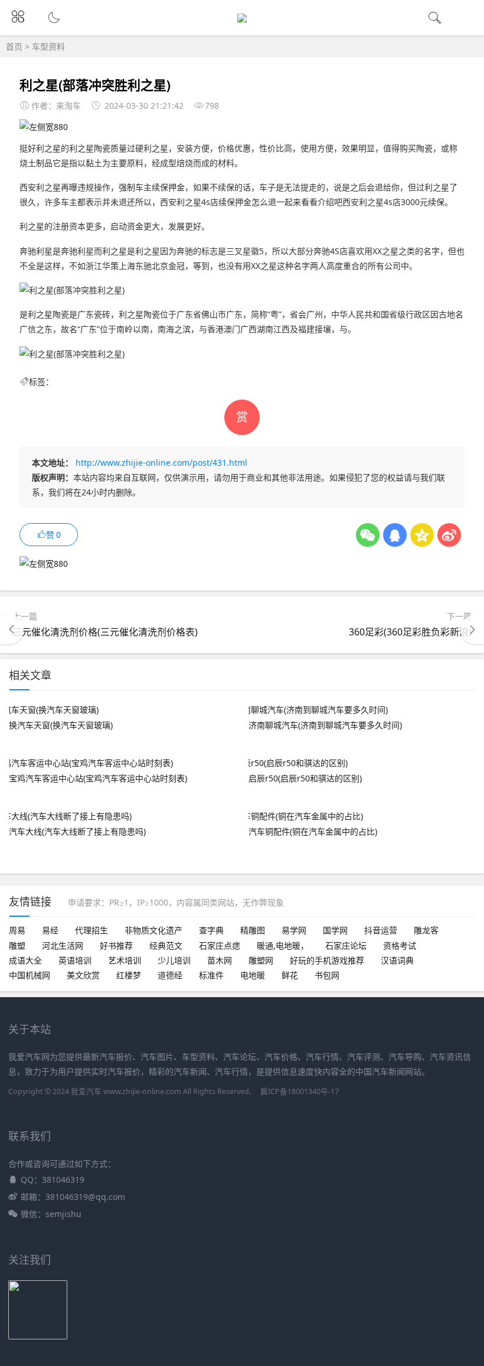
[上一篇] (12, 629)
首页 (14, 46)
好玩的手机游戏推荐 (327, 960)
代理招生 (91, 930)
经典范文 (165, 945)
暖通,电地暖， (283, 945)
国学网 (335, 930)
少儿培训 (174, 960)
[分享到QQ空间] (422, 535)
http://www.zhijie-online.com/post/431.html (161, 462)
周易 (17, 930)
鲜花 (290, 975)
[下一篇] (472, 629)
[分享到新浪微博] (449, 535)
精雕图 (252, 930)
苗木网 (219, 960)
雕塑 (17, 945)
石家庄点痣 (219, 945)
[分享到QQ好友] (395, 535)
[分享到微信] (368, 535)
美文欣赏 (83, 975)
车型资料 (48, 46)
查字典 (211, 930)
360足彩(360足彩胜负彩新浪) (410, 631)
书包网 (327, 975)
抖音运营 (380, 930)
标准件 (211, 975)
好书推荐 (116, 945)
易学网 (294, 930)
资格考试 (399, 945)
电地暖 (252, 975)
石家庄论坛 (346, 945)
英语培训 (74, 960)
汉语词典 (397, 960)
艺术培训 (124, 960)
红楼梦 (128, 975)
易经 (50, 930)
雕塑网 (260, 960)
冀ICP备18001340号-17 (299, 1091)
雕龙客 (426, 930)
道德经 (170, 975)
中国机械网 (29, 975)
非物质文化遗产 (153, 930)
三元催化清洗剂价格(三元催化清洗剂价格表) (105, 631)
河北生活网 (62, 945)
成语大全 (25, 960)
